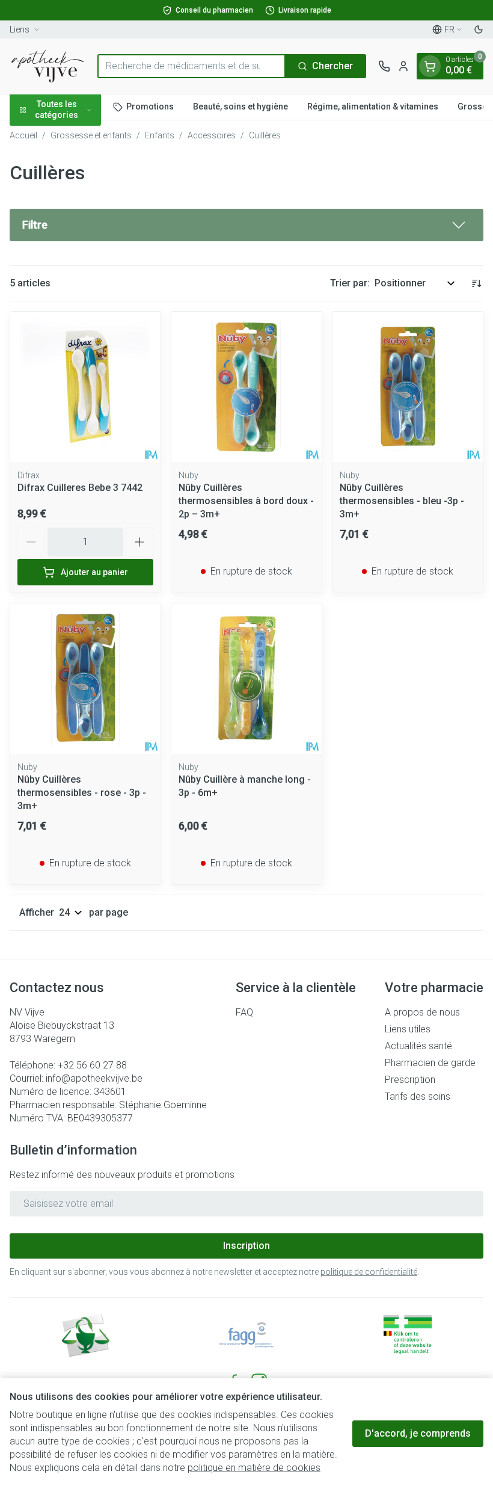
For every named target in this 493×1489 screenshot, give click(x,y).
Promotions (150, 106)
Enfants (159, 135)
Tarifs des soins (417, 1096)
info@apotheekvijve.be (94, 1078)
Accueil (23, 135)
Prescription (410, 1079)
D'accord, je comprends (418, 1433)
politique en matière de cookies (254, 1467)
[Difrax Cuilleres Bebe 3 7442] (85, 387)
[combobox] (191, 66)
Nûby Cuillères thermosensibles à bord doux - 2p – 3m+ (246, 501)
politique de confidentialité (368, 1272)
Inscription (246, 1245)
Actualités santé (418, 1046)
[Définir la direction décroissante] (476, 283)
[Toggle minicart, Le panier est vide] (430, 66)
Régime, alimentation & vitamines (372, 106)
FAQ (244, 1012)
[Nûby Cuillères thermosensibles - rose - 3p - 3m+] (85, 678)
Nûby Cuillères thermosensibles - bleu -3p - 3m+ (402, 501)
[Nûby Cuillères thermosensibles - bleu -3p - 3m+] (407, 387)
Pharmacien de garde (430, 1062)
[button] (246, 225)
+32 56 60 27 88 (92, 1065)
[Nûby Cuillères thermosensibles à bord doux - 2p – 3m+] (246, 387)
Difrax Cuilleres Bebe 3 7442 (79, 487)
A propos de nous (422, 1012)
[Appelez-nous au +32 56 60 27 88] (384, 66)
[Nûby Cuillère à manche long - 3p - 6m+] (246, 678)
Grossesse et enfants (91, 135)
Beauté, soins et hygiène (240, 106)
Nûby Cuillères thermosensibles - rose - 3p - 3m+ (81, 793)
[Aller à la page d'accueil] (47, 66)
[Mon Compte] (403, 66)
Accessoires (212, 135)
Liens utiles (407, 1029)
